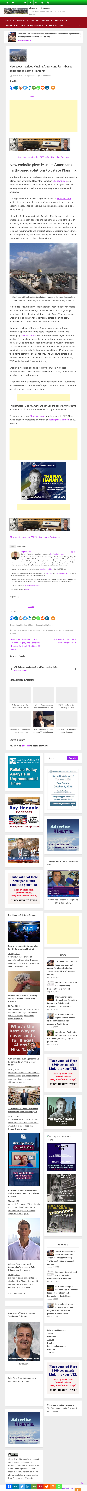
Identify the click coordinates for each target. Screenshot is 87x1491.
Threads (51, 1352)
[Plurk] (21, 86)
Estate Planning (47, 630)
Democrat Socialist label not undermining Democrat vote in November (62, 985)
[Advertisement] (43, 116)
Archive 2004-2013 (54, 25)
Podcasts (59, 20)
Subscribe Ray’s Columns (31, 25)
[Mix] (53, 1485)
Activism (15, 625)
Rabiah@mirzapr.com (58, 419)
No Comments (45, 75)
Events (38, 625)
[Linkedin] (29, 86)
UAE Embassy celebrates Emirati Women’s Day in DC (36, 667)
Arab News (48, 573)
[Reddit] (43, 86)
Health (44, 625)
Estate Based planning (31, 630)
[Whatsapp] (38, 86)
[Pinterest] (40, 1485)
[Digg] (47, 86)
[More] (53, 86)
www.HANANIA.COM (45, 569)
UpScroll (51, 1349)
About (8, 20)
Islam (56, 630)
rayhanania (31, 75)
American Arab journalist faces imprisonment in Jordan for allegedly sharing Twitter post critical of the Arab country (49, 35)
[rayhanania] (15, 559)
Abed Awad (16, 630)
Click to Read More (16, 1293)
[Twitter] (25, 86)
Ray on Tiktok (12, 25)
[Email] (34, 86)
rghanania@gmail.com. (32, 585)
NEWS (63, 955)
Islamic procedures (66, 630)
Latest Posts (21, 546)
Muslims (13, 633)
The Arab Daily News (39, 8)
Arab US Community (40, 20)
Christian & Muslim (27, 625)
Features (21, 20)
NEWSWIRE (63, 1245)
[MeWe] (16, 86)
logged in (26, 746)
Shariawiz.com (60, 181)
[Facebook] (12, 86)
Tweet (31, 96)
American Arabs (24, 40)
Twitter (27, 589)
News (50, 625)
